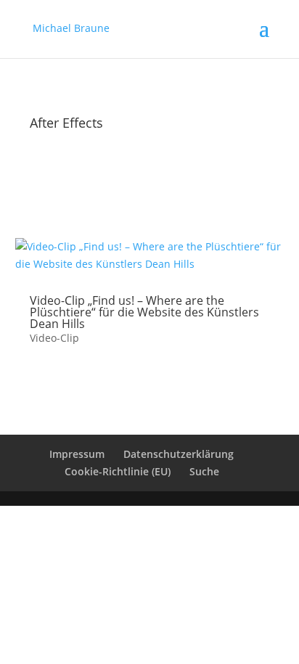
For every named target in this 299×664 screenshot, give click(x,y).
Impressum (77, 454)
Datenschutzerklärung (178, 454)
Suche (204, 471)
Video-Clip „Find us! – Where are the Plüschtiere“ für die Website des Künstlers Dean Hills (144, 312)
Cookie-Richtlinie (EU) (118, 471)
